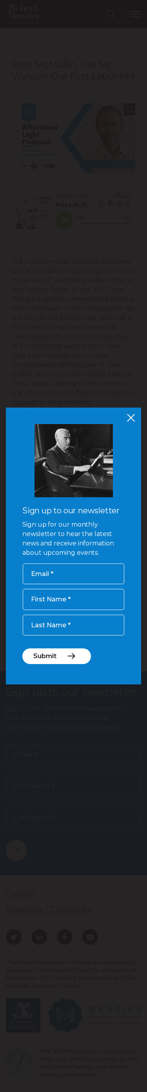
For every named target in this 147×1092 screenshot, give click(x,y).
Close (131, 418)
